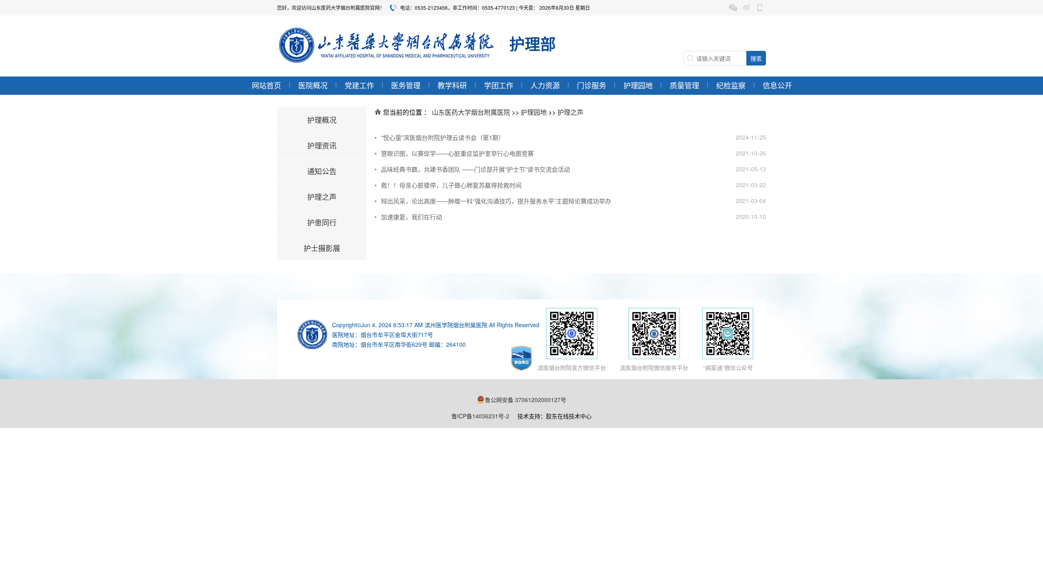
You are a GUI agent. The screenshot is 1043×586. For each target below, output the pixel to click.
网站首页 (266, 85)
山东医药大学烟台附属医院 (471, 112)
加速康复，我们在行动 (411, 216)
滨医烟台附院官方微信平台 (571, 367)
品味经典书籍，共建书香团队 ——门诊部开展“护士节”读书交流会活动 (475, 169)
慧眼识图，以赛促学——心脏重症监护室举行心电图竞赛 (457, 153)
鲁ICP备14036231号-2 (480, 416)
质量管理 (684, 85)
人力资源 (545, 85)
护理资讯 (322, 145)
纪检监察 (731, 85)
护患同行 (322, 222)
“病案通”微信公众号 (728, 367)
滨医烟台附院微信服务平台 (654, 367)
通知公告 (322, 171)
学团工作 (498, 85)
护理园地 (638, 85)
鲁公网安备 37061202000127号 (525, 400)
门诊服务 (591, 85)
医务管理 (405, 85)
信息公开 (777, 85)
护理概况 (322, 119)
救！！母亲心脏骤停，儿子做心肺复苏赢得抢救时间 (451, 185)
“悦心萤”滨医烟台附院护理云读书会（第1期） (442, 137)
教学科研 (452, 85)
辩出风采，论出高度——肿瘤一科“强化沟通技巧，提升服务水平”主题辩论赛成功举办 (496, 201)
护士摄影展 (322, 248)
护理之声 (322, 196)
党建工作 (359, 85)
